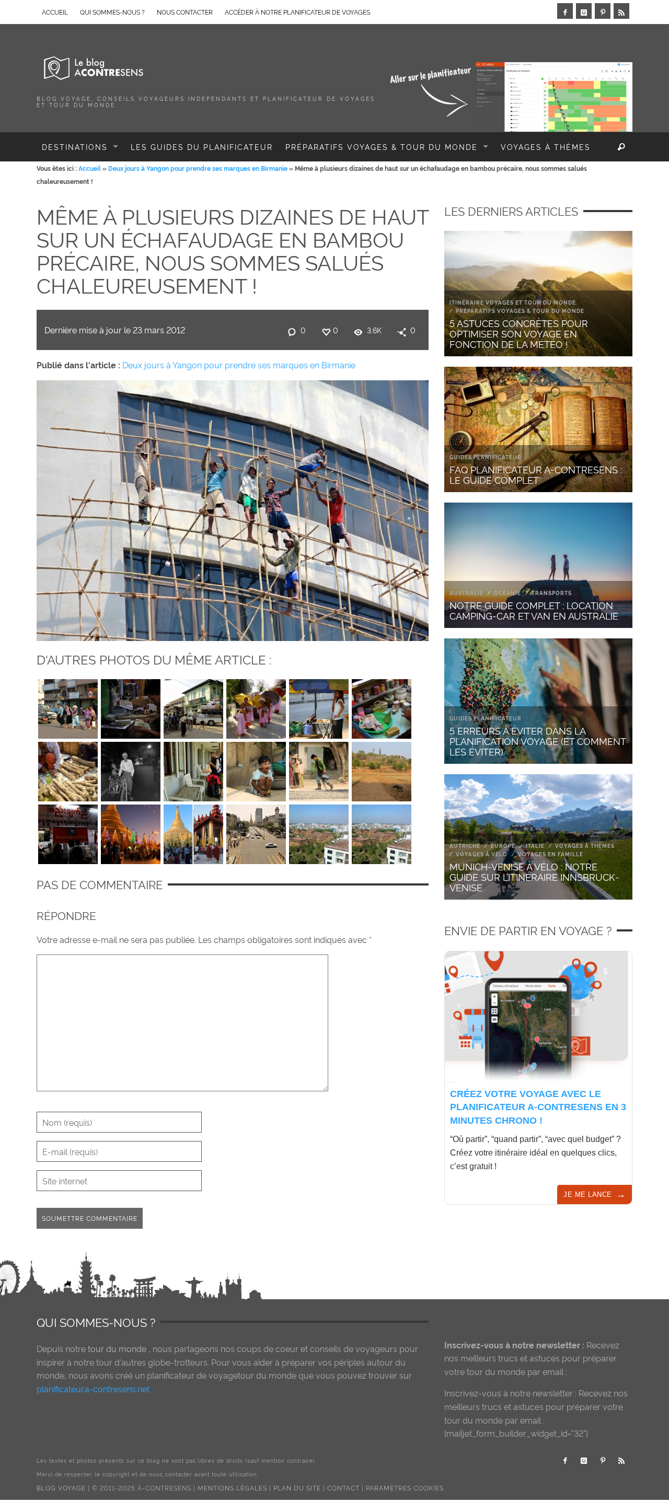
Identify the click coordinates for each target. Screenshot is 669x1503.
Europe (503, 845)
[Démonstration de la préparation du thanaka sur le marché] (68, 769)
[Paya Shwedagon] (193, 831)
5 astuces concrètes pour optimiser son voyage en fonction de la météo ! (518, 333)
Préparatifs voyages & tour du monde (520, 310)
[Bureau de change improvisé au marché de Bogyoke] (130, 706)
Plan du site (297, 1487)
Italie (535, 845)
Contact (343, 1487)
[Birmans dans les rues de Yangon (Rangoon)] (68, 706)
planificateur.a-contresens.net (93, 1388)
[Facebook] (565, 11)
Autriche (464, 845)
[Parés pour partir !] (193, 769)
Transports (552, 592)
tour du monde (117, 1348)
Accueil (89, 168)
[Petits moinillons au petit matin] (256, 706)
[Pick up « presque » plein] (193, 706)
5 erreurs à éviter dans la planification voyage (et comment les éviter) (537, 741)
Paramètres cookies (405, 1487)
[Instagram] (584, 11)
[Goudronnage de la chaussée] (318, 769)
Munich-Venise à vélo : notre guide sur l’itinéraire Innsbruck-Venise (534, 876)
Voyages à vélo (481, 853)
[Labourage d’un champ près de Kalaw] (381, 769)
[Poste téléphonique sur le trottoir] (318, 706)
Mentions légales (232, 1487)
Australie (466, 592)
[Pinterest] (602, 11)
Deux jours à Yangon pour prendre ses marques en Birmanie (197, 168)
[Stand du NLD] (68, 831)
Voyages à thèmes (585, 845)
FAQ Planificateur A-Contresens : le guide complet (535, 474)
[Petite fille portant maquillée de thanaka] (256, 769)
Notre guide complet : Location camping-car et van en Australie (533, 610)
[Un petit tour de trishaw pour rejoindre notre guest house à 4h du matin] (130, 769)
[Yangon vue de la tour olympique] (318, 831)
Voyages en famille (550, 853)
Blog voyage (61, 1487)
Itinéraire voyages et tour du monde (512, 302)
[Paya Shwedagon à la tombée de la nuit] (130, 831)
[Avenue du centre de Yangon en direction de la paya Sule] (256, 831)
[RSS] (621, 11)
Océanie (507, 592)
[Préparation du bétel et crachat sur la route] (381, 706)
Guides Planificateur (485, 456)
